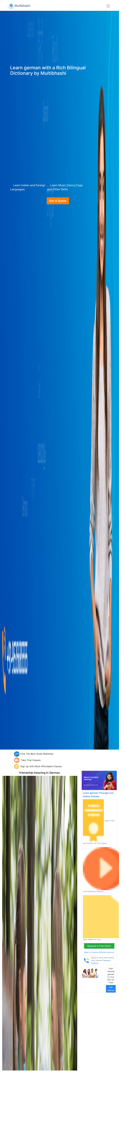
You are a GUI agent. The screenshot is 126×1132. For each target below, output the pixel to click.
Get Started (110, 989)
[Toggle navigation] (108, 6)
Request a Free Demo (99, 945)
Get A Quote (57, 201)
